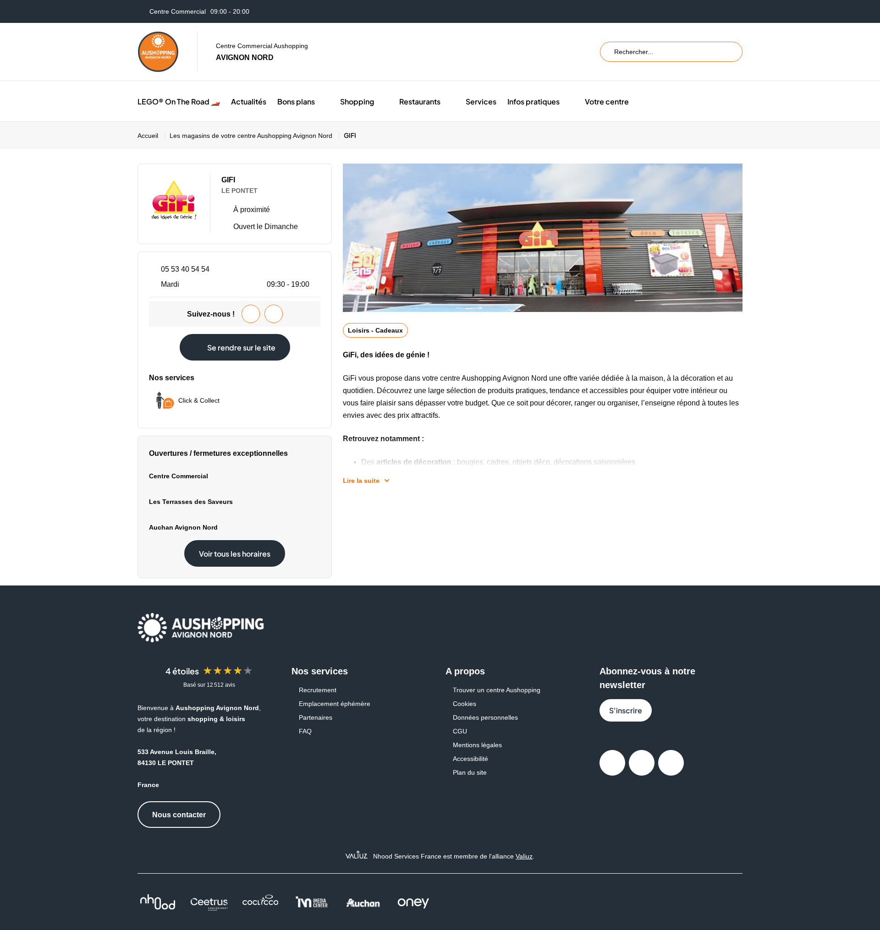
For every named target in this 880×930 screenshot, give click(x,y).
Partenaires (315, 717)
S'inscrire (625, 710)
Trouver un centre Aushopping (496, 690)
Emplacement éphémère (334, 703)
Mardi (235, 284)
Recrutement (317, 690)
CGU (460, 731)
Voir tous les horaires (234, 553)
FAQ (305, 731)
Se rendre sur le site (241, 347)
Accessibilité (470, 758)
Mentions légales (477, 745)
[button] (322, 101)
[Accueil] (158, 51)
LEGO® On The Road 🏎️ (179, 101)
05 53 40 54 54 (185, 269)
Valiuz (524, 856)
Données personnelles (485, 717)
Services (481, 101)
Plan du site (470, 772)
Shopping (357, 101)
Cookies (464, 703)
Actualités (248, 101)
